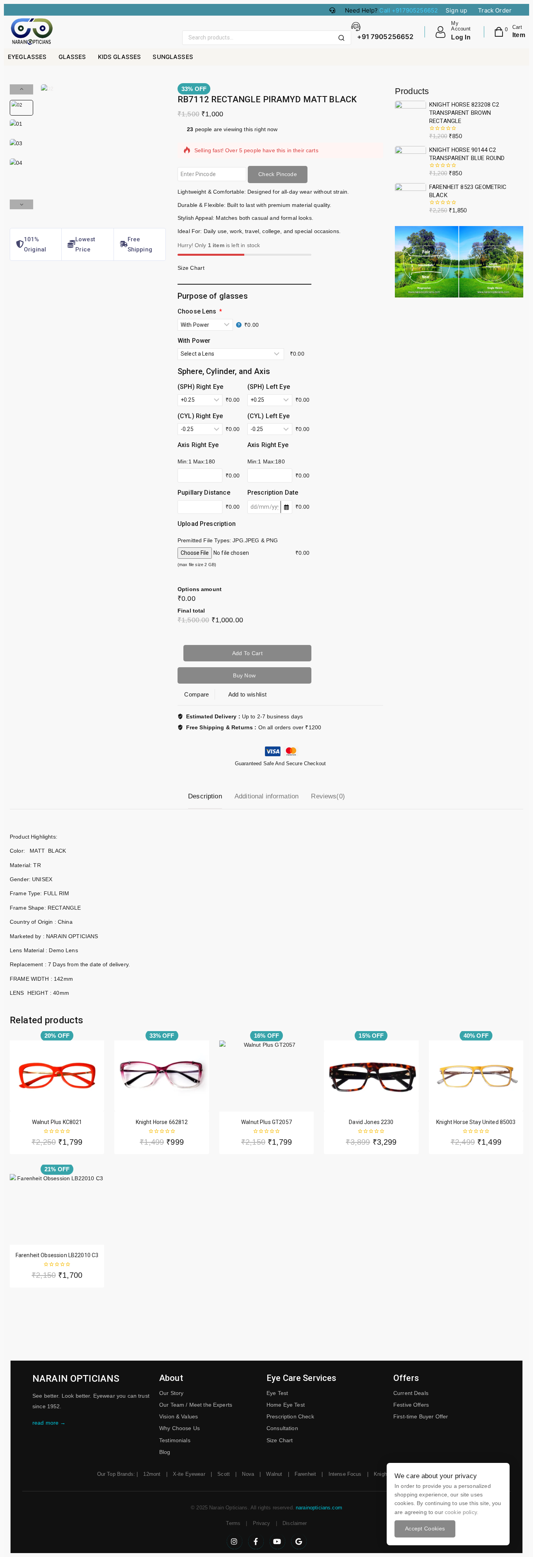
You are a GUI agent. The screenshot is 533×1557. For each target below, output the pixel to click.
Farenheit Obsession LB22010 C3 (57, 1255)
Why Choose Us (179, 1428)
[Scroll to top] (513, 1514)
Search (343, 38)
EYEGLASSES (27, 57)
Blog (165, 1452)
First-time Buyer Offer (420, 1416)
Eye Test (277, 1393)
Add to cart (247, 653)
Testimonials (174, 1440)
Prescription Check (290, 1416)
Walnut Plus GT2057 (266, 1122)
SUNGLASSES (173, 57)
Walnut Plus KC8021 (57, 1122)
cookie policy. (461, 1512)
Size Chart (279, 1440)
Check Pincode (277, 174)
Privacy (261, 1523)
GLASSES (72, 57)
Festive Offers (411, 1405)
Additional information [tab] (266, 796)
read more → (49, 1423)
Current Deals (410, 1393)
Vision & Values (178, 1416)
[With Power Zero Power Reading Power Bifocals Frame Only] (210, 325)
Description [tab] (205, 796)
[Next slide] (21, 204)
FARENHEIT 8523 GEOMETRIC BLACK (468, 191)
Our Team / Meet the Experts (195, 1405)
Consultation (282, 1428)
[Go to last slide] (21, 89)
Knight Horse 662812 (162, 1122)
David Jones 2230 (371, 1122)
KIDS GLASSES (119, 57)
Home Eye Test (285, 1405)
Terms (233, 1523)
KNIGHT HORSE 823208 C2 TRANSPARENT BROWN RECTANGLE (464, 113)
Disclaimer (294, 1523)
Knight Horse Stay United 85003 (476, 1122)
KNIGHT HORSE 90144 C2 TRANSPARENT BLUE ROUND (467, 154)
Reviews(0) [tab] (328, 796)
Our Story (171, 1393)
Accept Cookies (425, 1528)
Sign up (456, 10)
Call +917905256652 (408, 10)
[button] (21, 108)
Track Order (495, 10)
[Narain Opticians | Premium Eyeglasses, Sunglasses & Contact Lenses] (31, 32)
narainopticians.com (319, 1508)
